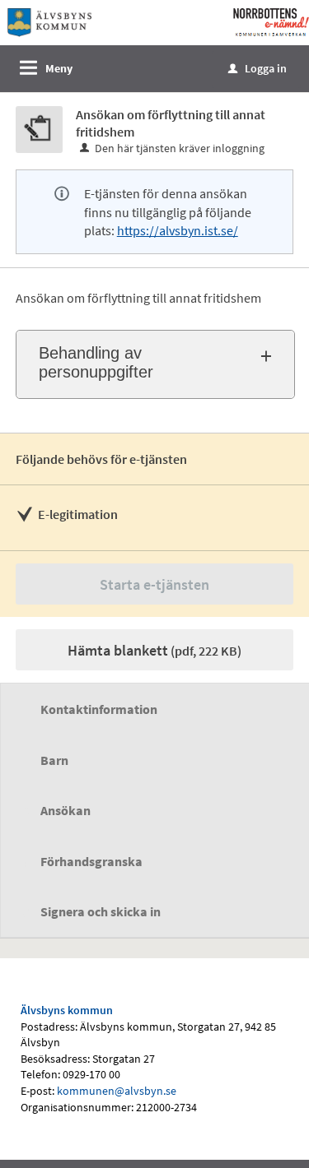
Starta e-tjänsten (154, 584)
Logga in (257, 68)
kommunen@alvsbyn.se (116, 1090)
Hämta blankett (154, 650)
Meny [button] (59, 68)
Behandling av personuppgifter (96, 362)
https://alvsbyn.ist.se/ (177, 230)
